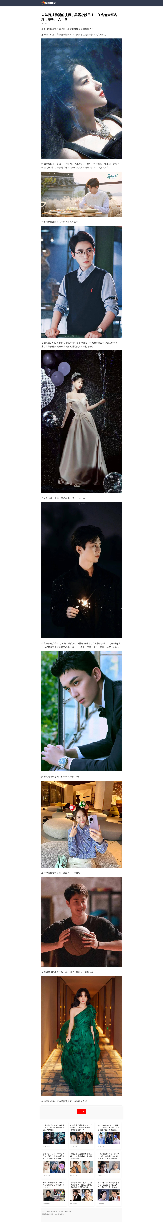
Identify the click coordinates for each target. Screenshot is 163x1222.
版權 (62, 1214)
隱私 (59, 1214)
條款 (56, 1214)
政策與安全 (51, 1214)
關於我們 (45, 1214)
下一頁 (81, 1111)
